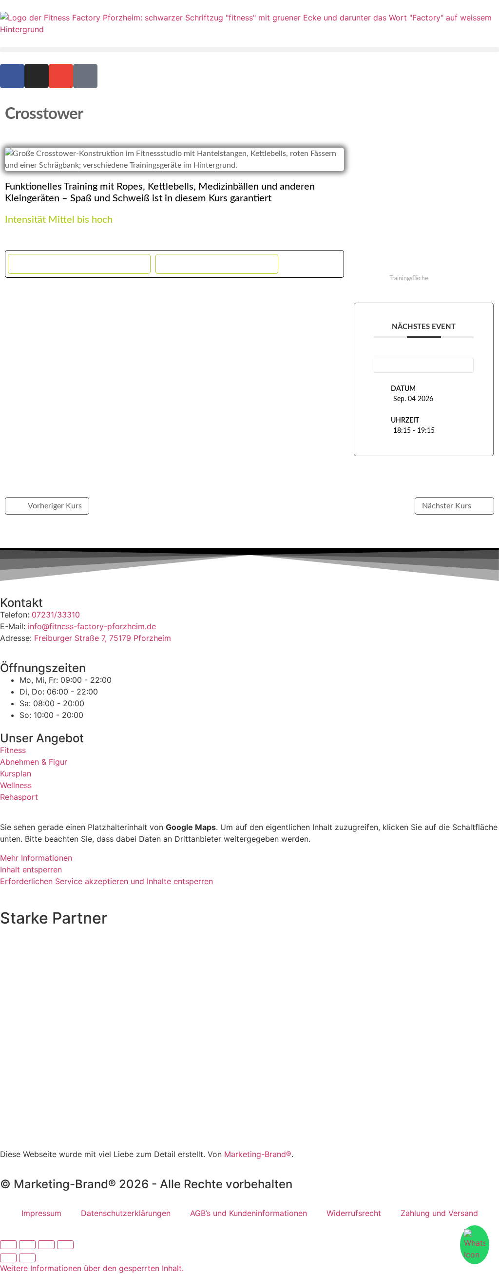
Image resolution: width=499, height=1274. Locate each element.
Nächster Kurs (446, 506)
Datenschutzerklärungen (126, 1213)
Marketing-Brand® (257, 1154)
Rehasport (19, 797)
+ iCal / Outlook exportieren (217, 264)
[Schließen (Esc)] (65, 1244)
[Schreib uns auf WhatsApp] (474, 1244)
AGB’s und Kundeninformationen (248, 1213)
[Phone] (85, 76)
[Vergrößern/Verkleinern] (8, 1244)
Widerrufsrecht (353, 1213)
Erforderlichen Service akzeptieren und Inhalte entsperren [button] (106, 881)
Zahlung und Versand (439, 1213)
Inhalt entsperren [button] (31, 869)
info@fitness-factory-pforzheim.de (92, 626)
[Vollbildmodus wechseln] (27, 1244)
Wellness (16, 785)
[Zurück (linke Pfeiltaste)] (8, 1258)
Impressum (41, 1213)
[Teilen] (46, 1244)
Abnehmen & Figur (33, 762)
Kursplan (15, 773)
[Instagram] (36, 76)
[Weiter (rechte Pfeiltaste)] (27, 1258)
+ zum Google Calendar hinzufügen (79, 264)
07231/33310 (56, 614)
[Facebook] (12, 76)
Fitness (13, 750)
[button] (249, 49)
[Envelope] (61, 76)
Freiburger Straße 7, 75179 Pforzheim (102, 638)
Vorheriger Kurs (55, 506)
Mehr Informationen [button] (36, 858)
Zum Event (424, 364)
